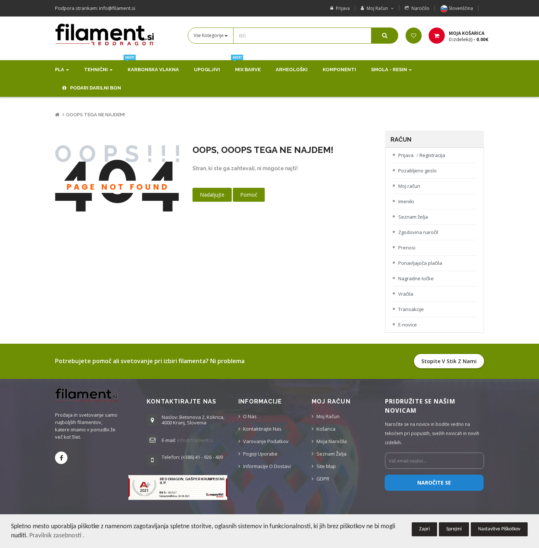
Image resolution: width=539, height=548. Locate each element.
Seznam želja (413, 216)
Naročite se (434, 482)
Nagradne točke (416, 278)
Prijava (343, 8)
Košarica (326, 428)
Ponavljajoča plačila (420, 263)
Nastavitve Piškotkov (499, 529)
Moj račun (409, 186)
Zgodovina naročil (418, 232)
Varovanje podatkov (266, 441)
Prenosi (406, 247)
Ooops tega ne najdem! (95, 114)
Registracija (432, 155)
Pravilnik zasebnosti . (57, 535)
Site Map (326, 466)
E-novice (407, 324)
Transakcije (411, 309)
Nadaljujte (212, 194)
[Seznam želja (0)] (414, 36)
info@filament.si (195, 440)
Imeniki (406, 201)
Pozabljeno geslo (417, 170)
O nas (250, 416)
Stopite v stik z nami (449, 361)
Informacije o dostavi (267, 466)
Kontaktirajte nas (262, 428)
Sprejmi (454, 529)
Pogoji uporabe (260, 453)
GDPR (322, 478)
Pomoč (248, 194)
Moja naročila (331, 441)
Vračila (405, 294)
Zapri (424, 529)
